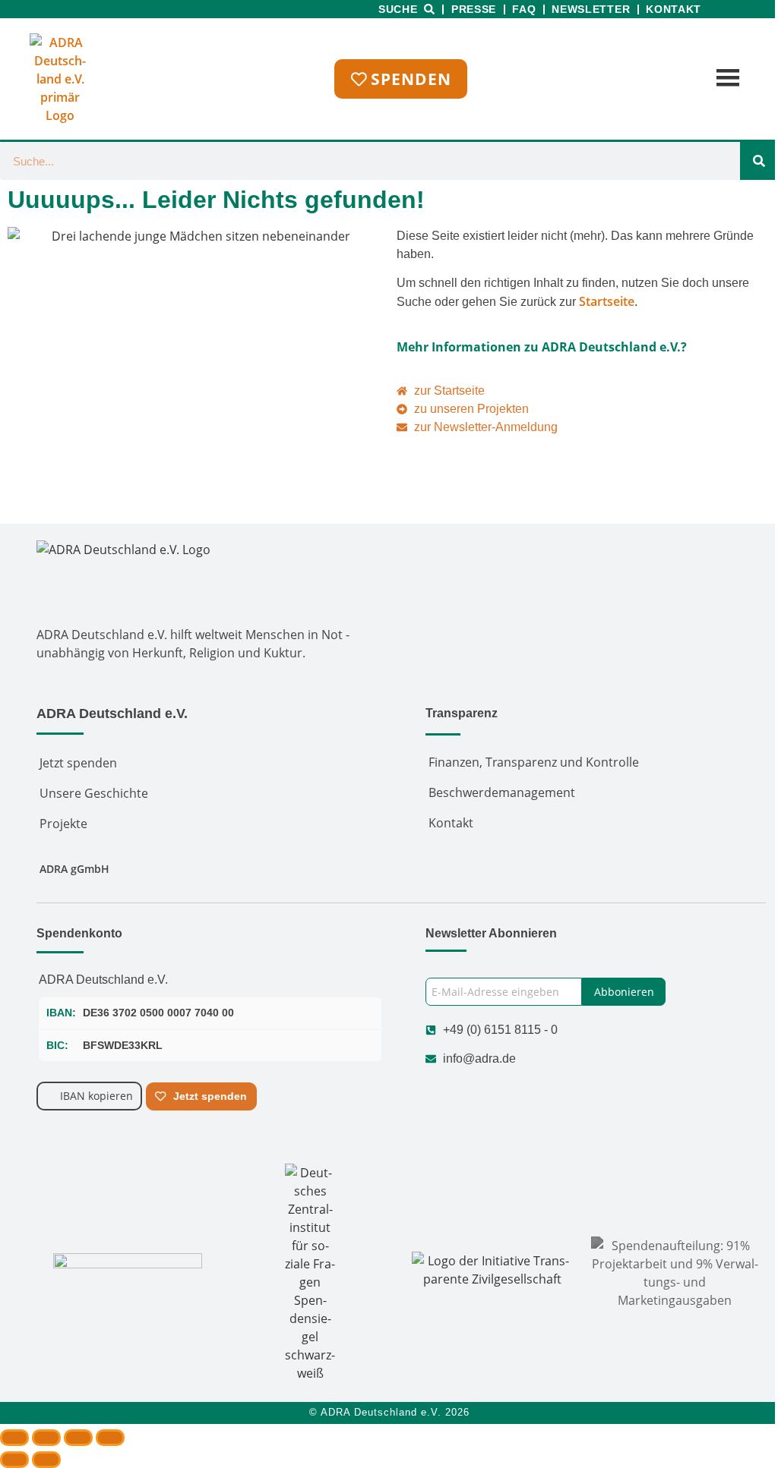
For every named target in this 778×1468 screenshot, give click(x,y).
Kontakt (673, 9)
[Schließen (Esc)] (110, 1437)
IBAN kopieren (96, 1095)
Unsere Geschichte (94, 793)
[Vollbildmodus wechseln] (46, 1437)
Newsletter (591, 9)
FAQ (524, 9)
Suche (398, 9)
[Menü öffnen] (726, 79)
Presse (473, 9)
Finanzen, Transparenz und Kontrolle (534, 762)
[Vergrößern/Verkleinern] (14, 1437)
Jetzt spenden (78, 762)
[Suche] (759, 161)
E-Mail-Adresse (464, 968)
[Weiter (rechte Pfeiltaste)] (46, 1459)
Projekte (63, 823)
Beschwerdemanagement (502, 792)
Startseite (606, 301)
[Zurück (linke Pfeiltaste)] (14, 1459)
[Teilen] (78, 1437)
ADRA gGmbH (74, 869)
